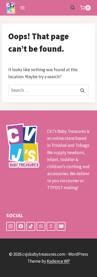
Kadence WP (58, 261)
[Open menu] (22, 8)
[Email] (61, 226)
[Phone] (51, 226)
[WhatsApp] (40, 226)
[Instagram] (10, 226)
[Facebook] (20, 226)
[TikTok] (30, 226)
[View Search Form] (72, 7)
